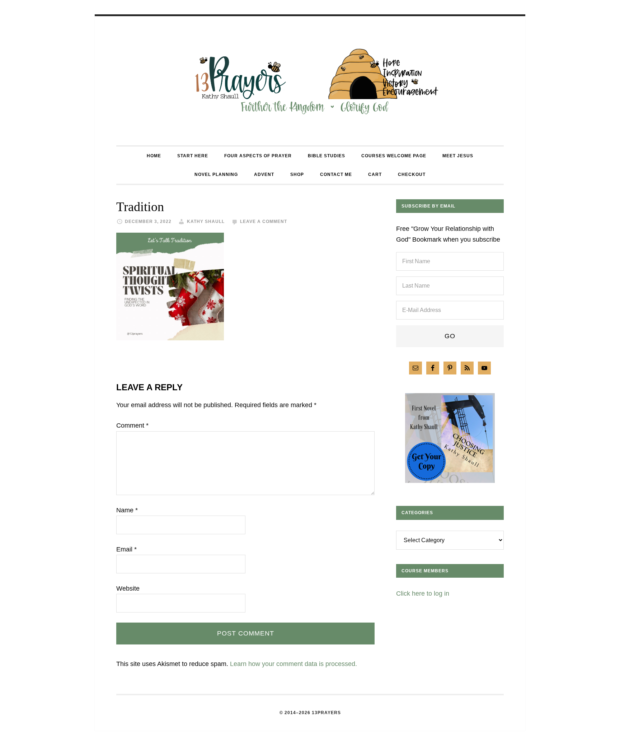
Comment (132, 425)
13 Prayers (310, 81)
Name (127, 510)
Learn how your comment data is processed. (293, 663)
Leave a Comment (263, 221)
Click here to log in (422, 593)
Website (128, 588)
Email (126, 549)
